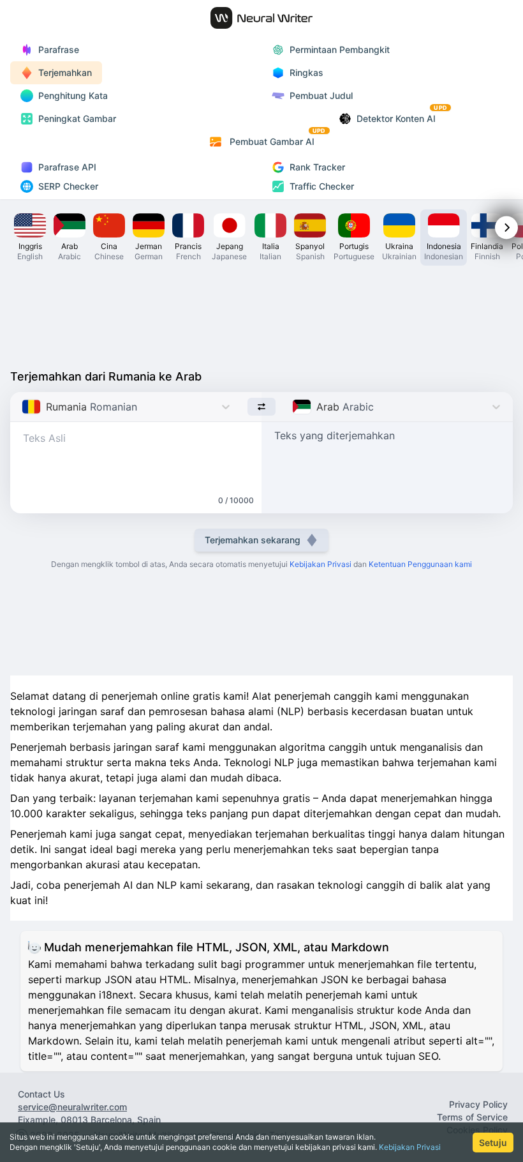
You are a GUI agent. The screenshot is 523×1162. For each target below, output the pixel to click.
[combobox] (23, 406)
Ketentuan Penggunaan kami (420, 564)
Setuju (493, 1142)
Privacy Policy (478, 1104)
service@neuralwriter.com (72, 1106)
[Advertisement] (261, 314)
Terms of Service (472, 1117)
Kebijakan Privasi (410, 1147)
